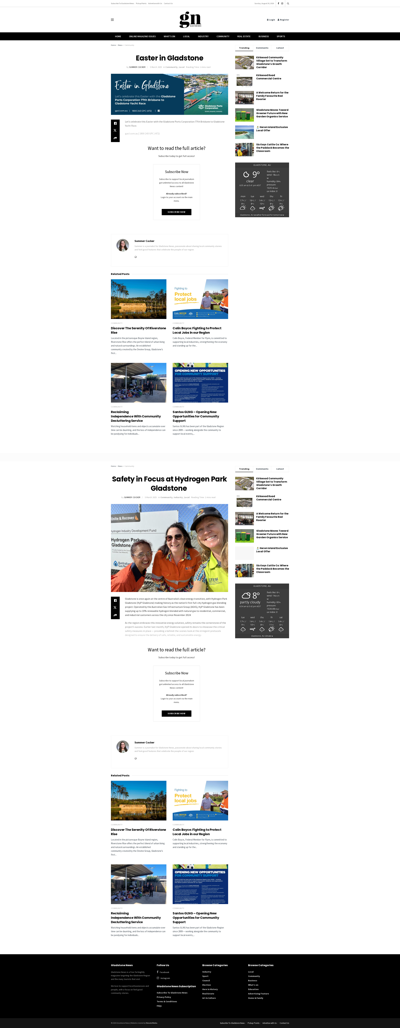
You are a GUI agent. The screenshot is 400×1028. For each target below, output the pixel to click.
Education (253, 989)
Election (206, 984)
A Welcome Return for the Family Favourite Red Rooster (272, 96)
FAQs (159, 1005)
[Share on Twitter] (115, 131)
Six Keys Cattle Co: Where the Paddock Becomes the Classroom (272, 148)
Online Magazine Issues (142, 36)
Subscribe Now (176, 212)
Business (264, 36)
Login (272, 19)
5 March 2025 (156, 67)
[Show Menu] (112, 20)
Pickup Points (141, 3)
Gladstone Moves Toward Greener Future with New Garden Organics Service (272, 113)
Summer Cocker (137, 67)
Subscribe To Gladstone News (122, 3)
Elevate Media (151, 1023)
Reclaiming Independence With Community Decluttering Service (136, 416)
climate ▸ (262, 636)
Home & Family (255, 998)
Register (284, 19)
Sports (281, 36)
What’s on (253, 984)
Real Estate (243, 36)
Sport (205, 976)
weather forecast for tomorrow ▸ (262, 215)
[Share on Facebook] (115, 123)
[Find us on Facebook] (278, 3)
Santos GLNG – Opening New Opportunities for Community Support (196, 416)
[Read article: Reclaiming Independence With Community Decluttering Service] (138, 383)
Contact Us (168, 3)
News (120, 45)
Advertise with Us (155, 3)
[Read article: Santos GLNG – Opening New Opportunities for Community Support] (200, 383)
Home (118, 36)
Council (206, 980)
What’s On (169, 36)
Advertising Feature (258, 993)
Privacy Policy (164, 997)
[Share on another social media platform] (115, 138)
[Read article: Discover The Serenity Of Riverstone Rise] (138, 299)
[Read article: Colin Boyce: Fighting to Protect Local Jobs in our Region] (200, 299)
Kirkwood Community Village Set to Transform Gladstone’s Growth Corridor (271, 62)
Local (186, 36)
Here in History (210, 989)
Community (223, 36)
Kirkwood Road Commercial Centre (269, 77)
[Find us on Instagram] (282, 3)
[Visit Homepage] (190, 20)
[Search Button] (288, 3)
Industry (203, 36)
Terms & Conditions (167, 1001)
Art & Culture (209, 998)
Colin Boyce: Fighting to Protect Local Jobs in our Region (197, 330)
